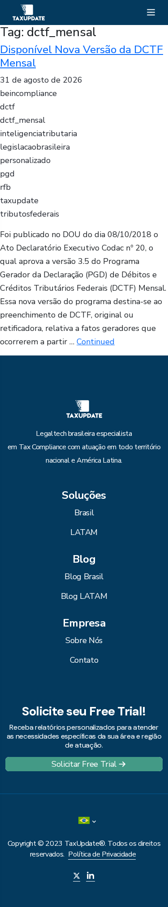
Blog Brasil (84, 576)
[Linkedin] (90, 876)
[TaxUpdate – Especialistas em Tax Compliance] (29, 11)
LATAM (84, 532)
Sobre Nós (84, 640)
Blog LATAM (84, 596)
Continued (96, 341)
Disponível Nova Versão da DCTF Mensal (81, 56)
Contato (84, 660)
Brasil (84, 512)
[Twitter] (76, 876)
